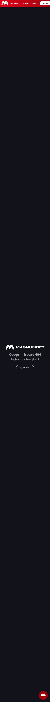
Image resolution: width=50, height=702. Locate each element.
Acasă (26, 367)
